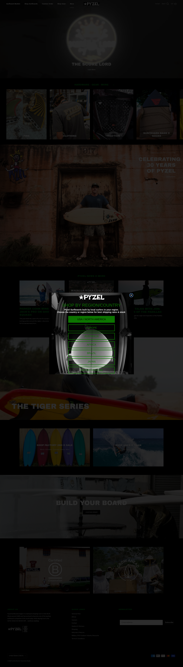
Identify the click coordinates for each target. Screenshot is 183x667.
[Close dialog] (131, 295)
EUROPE (91, 327)
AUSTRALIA (92, 336)
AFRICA (91, 344)
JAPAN (92, 361)
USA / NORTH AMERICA (91, 319)
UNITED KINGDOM (91, 370)
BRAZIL (91, 353)
